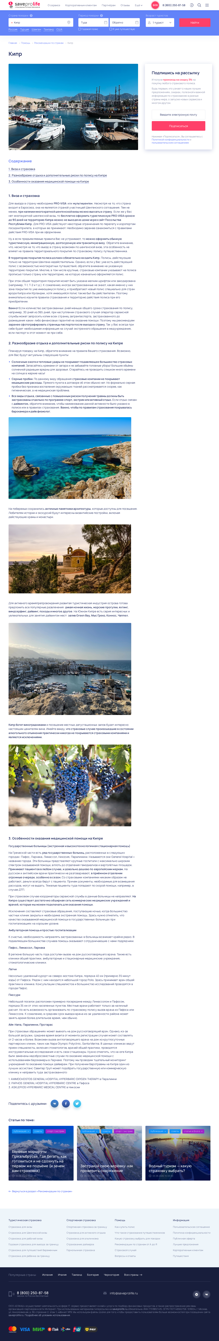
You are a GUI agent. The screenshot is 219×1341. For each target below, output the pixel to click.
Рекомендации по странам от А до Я (136, 1244)
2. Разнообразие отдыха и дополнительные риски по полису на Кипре (58, 175)
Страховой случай (125, 1250)
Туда (84, 22)
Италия (62, 1274)
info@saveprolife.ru (124, 1293)
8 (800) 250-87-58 (174, 5)
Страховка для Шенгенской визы (28, 1232)
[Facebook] (66, 1104)
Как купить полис (125, 1226)
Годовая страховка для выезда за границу (34, 1244)
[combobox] (41, 22)
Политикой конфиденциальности (170, 139)
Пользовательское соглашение (191, 1226)
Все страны (131, 1274)
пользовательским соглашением (170, 142)
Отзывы (125, 5)
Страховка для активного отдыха (86, 1232)
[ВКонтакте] (55, 1104)
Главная (13, 42)
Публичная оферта (184, 1238)
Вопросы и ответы (125, 1256)
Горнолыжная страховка (81, 1250)
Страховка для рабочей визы (26, 1238)
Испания (47, 1274)
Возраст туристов (157, 15)
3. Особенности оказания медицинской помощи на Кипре (49, 181)
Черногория (111, 1274)
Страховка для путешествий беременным (33, 1250)
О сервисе (54, 5)
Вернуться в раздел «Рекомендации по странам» (42, 1191)
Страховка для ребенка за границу (29, 1256)
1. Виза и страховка (22, 169)
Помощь (25, 42)
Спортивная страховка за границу (87, 1226)
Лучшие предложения (186, 1244)
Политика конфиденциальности (191, 1232)
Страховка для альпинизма (83, 1238)
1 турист (158, 22)
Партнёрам (108, 5)
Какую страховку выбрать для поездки (137, 1238)
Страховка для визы (20, 1226)
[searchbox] (23, 22)
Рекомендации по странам (48, 42)
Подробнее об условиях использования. (47, 1315)
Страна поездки (18, 15)
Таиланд (77, 1274)
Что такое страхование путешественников (140, 1232)
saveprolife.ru (120, 1309)
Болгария (93, 1274)
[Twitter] (77, 1104)
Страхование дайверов (80, 1244)
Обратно (117, 22)
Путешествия (181, 1256)
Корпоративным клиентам (81, 5)
